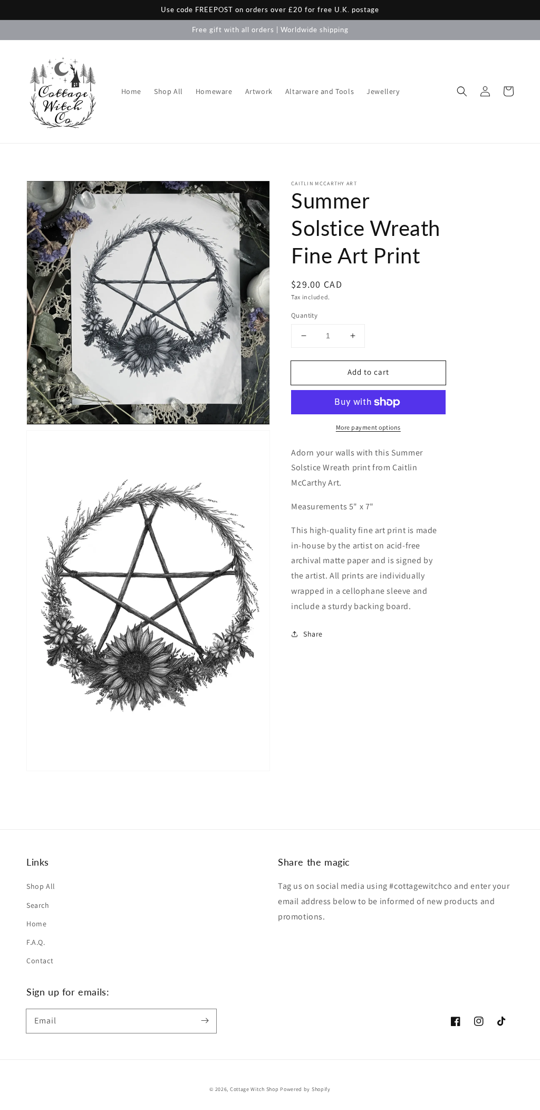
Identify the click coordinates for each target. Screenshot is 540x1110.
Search (38, 905)
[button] (462, 91)
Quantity (304, 315)
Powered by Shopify (305, 1089)
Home (36, 923)
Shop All (40, 886)
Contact (39, 960)
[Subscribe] (204, 1020)
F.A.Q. (35, 942)
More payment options (368, 427)
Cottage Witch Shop (254, 1089)
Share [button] (313, 634)
